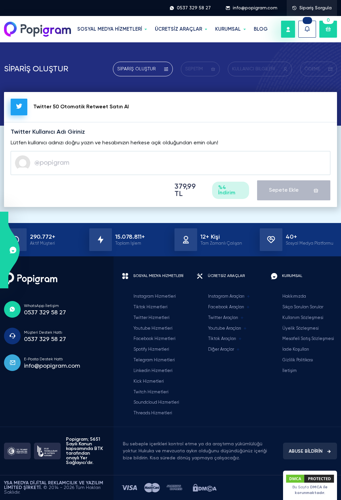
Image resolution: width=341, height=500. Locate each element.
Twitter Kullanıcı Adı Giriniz (48, 132)
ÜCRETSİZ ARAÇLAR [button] (178, 29)
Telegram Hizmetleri (154, 360)
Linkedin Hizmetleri (153, 371)
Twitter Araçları (223, 318)
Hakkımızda (294, 296)
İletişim (289, 371)
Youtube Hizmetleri (153, 328)
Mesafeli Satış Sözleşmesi (308, 339)
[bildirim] (307, 29)
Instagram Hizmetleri (155, 296)
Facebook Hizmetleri (154, 339)
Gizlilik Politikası (297, 360)
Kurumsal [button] (228, 29)
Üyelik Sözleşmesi (300, 328)
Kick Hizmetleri (149, 381)
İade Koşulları (295, 349)
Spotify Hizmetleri (151, 349)
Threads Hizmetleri (153, 413)
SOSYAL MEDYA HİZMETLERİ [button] (109, 29)
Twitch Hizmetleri (151, 392)
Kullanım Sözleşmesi (302, 318)
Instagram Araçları (226, 296)
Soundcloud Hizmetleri (156, 402)
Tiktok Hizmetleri (151, 307)
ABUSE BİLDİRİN (306, 451)
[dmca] (204, 488)
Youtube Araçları (224, 328)
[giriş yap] (288, 29)
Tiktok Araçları (222, 339)
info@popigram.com (255, 8)
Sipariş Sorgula (315, 8)
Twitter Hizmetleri (152, 318)
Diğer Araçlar (221, 349)
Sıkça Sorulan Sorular (302, 307)
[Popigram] (37, 29)
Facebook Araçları (226, 307)
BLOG (261, 29)
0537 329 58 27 (194, 8)
